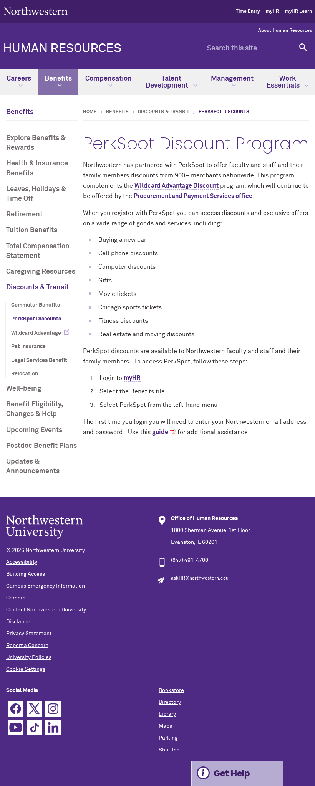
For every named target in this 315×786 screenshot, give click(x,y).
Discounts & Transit (37, 287)
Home (90, 112)
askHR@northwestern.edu (200, 578)
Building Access (25, 574)
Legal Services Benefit (39, 360)
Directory (170, 702)
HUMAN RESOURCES (62, 49)
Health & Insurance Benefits (37, 168)
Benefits (58, 78)
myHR (272, 11)
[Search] (302, 48)
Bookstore (171, 690)
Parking (168, 738)
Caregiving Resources (40, 271)
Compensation (108, 78)
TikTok (34, 727)
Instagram (53, 709)
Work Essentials (284, 82)
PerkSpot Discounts (36, 319)
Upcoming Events (34, 430)
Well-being (23, 388)
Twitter (34, 709)
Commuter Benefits (35, 305)
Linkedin (53, 727)
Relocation (24, 373)
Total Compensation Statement (38, 251)
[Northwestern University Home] (35, 11)
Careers (19, 78)
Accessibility (21, 562)
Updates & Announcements (33, 466)
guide (160, 432)
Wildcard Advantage (36, 333)
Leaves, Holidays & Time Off (36, 194)
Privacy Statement (28, 633)
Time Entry (248, 11)
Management (232, 78)
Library (167, 714)
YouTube (15, 727)
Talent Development (168, 82)
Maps (165, 726)
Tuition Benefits (31, 230)
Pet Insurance (28, 346)
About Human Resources (285, 30)
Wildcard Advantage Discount (176, 186)
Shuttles (169, 750)
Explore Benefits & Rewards (36, 143)
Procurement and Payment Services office (193, 196)
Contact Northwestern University (46, 610)
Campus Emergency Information (45, 586)
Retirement (24, 214)
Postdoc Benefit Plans (41, 446)
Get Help (232, 773)
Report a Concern (27, 645)
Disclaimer (19, 621)
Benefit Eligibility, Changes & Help (34, 409)
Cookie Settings (25, 669)
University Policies (28, 657)
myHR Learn (298, 11)
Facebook (15, 709)
